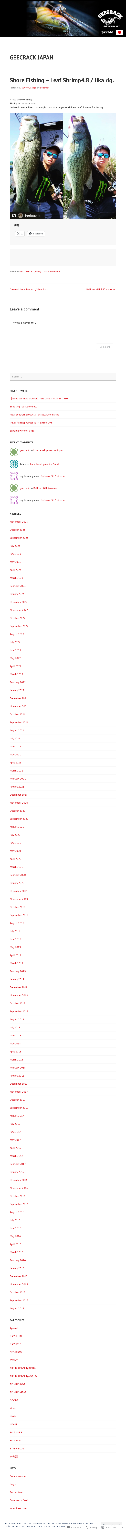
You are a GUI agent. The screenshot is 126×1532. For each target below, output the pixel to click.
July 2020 (15, 834)
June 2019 (15, 939)
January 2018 (17, 1075)
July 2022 (15, 642)
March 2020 (16, 866)
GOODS (14, 1400)
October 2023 (17, 529)
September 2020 (19, 818)
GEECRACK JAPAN (31, 57)
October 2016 (17, 1196)
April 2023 (15, 569)
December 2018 (19, 987)
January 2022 (17, 690)
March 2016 (16, 1252)
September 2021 (19, 722)
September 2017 (19, 1107)
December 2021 (19, 698)
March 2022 (16, 674)
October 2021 (17, 714)
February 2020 (18, 875)
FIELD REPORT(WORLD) (23, 1376)
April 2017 (15, 1147)
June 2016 (15, 1228)
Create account (18, 1476)
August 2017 (17, 1115)
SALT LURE (16, 1432)
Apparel (14, 1328)
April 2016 (15, 1244)
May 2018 (15, 1043)
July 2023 (15, 545)
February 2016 (18, 1260)
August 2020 (17, 826)
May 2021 (15, 754)
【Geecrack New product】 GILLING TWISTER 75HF (39, 398)
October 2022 (17, 618)
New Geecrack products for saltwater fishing (34, 414)
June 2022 (15, 650)
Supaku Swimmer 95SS (22, 430)
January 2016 (17, 1268)
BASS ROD (15, 1344)
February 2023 (18, 586)
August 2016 (17, 1212)
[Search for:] (63, 376)
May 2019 (15, 947)
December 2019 (19, 891)
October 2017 (17, 1099)
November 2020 (19, 802)
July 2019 (15, 931)
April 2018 (15, 1051)
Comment (105, 346)
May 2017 (15, 1139)
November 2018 (19, 995)
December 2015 (19, 1276)
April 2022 (15, 666)
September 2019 (19, 915)
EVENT (14, 1360)
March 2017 (16, 1155)
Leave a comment (51, 271)
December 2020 (19, 794)
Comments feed (19, 1500)
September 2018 (19, 1011)
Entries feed (16, 1492)
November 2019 (19, 899)
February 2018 (18, 1067)
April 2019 (15, 955)
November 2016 (19, 1188)
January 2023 (17, 594)
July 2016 (15, 1220)
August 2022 (17, 634)
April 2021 (15, 762)
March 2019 (16, 963)
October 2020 (17, 810)
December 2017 (19, 1083)
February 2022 (18, 682)
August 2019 (17, 923)
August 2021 (17, 730)
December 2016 (19, 1180)
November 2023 (19, 521)
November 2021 (19, 706)
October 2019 (17, 907)
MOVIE (14, 1424)
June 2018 (15, 1035)
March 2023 (16, 577)
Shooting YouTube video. (23, 406)
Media (13, 1416)
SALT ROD (15, 1440)
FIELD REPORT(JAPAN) (30, 271)
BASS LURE (16, 1336)
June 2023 (15, 553)
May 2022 (15, 658)
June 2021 (15, 746)
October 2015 (17, 1292)
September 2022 (19, 626)
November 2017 (19, 1091)
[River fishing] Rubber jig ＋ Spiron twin (31, 422)
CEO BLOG (16, 1352)
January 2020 (17, 883)
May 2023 (15, 561)
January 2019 (17, 979)
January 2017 (17, 1172)
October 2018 (17, 1003)
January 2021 (17, 786)
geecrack (44, 87)
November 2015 (19, 1284)
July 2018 (15, 1027)
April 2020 (15, 858)
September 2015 (19, 1300)
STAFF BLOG (17, 1448)
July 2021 (15, 738)
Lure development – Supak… (49, 450)
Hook (13, 1408)
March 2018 (16, 1059)
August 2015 (17, 1308)
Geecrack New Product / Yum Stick (29, 289)
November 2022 (19, 610)
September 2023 (19, 537)
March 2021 (16, 770)
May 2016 (15, 1236)
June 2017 (15, 1131)
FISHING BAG (17, 1384)
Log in (13, 1484)
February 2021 (18, 778)
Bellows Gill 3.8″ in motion (101, 289)
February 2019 (18, 971)
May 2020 (15, 850)
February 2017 (18, 1164)
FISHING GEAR (18, 1392)
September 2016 (19, 1204)
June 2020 (15, 842)
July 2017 (15, 1123)
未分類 (14, 1456)
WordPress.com (18, 1508)
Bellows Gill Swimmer (53, 476)
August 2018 (17, 1019)
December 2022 (19, 602)
